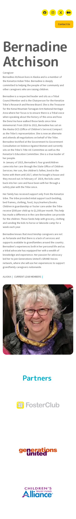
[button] (64, 24)
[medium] (68, 12)
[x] (60, 12)
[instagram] (52, 12)
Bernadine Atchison (35, 54)
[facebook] (45, 12)
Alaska (7, 276)
